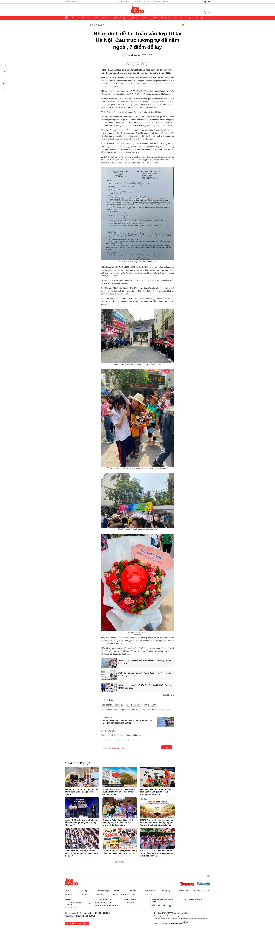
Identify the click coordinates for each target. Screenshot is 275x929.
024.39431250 (72, 907)
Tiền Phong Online (122, 2)
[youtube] (209, 1)
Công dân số (85, 894)
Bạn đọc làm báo (77, 923)
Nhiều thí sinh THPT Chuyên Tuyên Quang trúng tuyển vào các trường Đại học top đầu (118, 792)
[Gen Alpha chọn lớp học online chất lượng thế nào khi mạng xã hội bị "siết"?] (82, 777)
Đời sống (75, 18)
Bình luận (4, 83)
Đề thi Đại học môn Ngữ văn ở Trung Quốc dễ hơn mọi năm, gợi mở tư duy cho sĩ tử (145, 674)
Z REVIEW (177, 18)
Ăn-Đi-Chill (153, 18)
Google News (183, 25)
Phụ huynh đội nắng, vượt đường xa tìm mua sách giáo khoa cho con (119, 852)
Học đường (105, 18)
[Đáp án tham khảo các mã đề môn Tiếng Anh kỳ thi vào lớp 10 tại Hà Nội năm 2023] (109, 687)
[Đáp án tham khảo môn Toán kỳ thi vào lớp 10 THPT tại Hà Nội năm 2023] (109, 663)
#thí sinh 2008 (150, 705)
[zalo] (171, 906)
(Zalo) (110, 903)
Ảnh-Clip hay (165, 18)
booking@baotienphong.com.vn (108, 905)
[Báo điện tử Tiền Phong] (187, 884)
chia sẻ (127, 65)
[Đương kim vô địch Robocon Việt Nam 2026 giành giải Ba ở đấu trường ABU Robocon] (157, 777)
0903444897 (130, 903)
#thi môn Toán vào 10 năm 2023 (156, 710)
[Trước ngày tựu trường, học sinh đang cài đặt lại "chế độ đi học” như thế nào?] (82, 838)
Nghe (4, 65)
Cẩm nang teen (182, 891)
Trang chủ (66, 17)
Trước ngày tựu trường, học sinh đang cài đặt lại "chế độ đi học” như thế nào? (81, 853)
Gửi (166, 747)
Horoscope (199, 18)
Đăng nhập (105, 735)
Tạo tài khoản (119, 735)
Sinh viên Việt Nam (160, 2)
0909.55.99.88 (102, 903)
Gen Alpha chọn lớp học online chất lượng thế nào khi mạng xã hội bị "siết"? (81, 792)
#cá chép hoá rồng (110, 710)
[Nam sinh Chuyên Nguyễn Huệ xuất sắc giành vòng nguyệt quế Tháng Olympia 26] (82, 807)
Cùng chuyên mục (77, 763)
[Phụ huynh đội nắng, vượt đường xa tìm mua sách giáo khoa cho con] (119, 838)
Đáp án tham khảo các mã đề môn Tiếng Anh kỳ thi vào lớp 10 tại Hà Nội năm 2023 (145, 686)
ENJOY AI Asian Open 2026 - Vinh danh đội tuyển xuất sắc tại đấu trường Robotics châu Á (117, 822)
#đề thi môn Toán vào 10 (112, 705)
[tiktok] (165, 905)
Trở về (4, 89)
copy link (137, 65)
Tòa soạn (69, 900)
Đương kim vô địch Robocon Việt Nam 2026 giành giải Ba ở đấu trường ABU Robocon (155, 792)
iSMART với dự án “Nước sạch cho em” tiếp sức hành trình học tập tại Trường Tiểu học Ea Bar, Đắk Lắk (156, 822)
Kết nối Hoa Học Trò (120, 894)
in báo (142, 65)
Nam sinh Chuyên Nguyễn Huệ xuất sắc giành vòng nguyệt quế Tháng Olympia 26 (81, 822)
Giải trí (95, 18)
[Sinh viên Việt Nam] (203, 884)
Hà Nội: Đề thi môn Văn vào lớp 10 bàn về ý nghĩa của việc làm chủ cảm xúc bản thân (127, 721)
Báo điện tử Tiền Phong (137, 9)
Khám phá (85, 18)
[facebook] (205, 1)
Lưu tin (4, 77)
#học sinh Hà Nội (133, 705)
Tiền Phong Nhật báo (141, 2)
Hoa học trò (71, 882)
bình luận (147, 65)
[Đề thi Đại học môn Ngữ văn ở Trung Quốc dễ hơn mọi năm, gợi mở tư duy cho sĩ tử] (109, 675)
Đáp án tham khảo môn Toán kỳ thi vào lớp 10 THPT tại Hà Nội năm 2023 (144, 662)
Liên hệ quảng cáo (103, 900)
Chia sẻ (4, 71)
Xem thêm (208, 17)
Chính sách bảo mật (193, 900)
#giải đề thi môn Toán (130, 710)
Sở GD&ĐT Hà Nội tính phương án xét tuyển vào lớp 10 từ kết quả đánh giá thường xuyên (157, 853)
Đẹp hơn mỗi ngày (120, 18)
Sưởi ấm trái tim (150, 891)
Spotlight (188, 18)
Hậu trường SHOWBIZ (138, 18)
